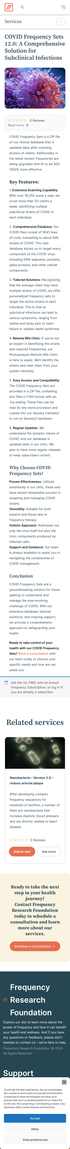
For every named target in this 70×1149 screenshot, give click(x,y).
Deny (35, 1129)
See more (49, 852)
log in (56, 687)
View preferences (35, 1140)
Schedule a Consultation (33, 946)
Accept (35, 1118)
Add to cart (22, 852)
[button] (64, 1082)
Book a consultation (33, 653)
